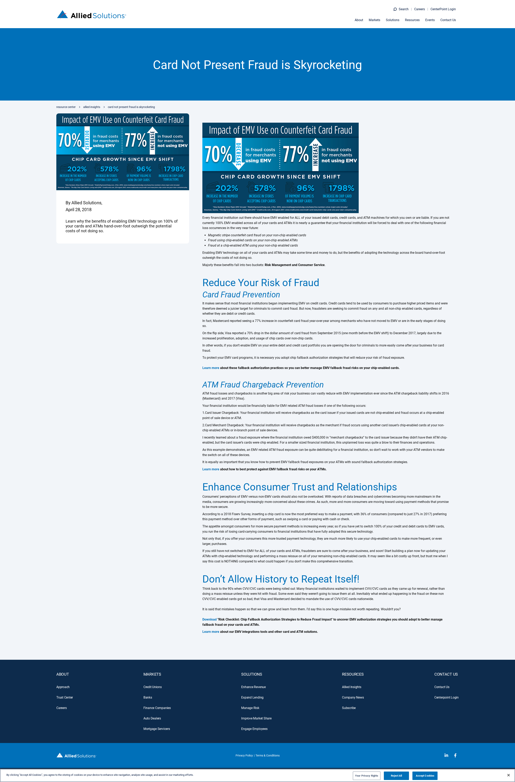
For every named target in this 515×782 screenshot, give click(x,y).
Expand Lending (252, 697)
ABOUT (62, 674)
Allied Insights (91, 107)
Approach (63, 687)
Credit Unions (152, 687)
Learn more (210, 632)
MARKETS (152, 674)
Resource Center (66, 107)
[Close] (508, 775)
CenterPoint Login (443, 9)
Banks (147, 697)
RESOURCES (353, 674)
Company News (353, 697)
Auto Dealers (152, 718)
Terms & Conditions (267, 755)
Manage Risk (250, 708)
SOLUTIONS (251, 674)
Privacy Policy (244, 755)
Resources (412, 20)
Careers (419, 9)
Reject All (396, 775)
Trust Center (64, 697)
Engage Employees (254, 729)
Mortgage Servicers (156, 729)
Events (430, 20)
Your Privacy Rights (366, 775)
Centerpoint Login (446, 697)
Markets (374, 20)
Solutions (392, 20)
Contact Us (448, 20)
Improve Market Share (256, 718)
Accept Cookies (425, 775)
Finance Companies (157, 708)
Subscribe (349, 708)
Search (404, 9)
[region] (257, 775)
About (359, 20)
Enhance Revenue (253, 687)
